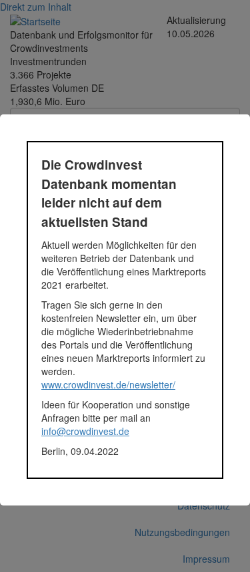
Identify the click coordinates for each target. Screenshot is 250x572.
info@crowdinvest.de (85, 431)
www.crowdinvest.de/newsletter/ (108, 384)
